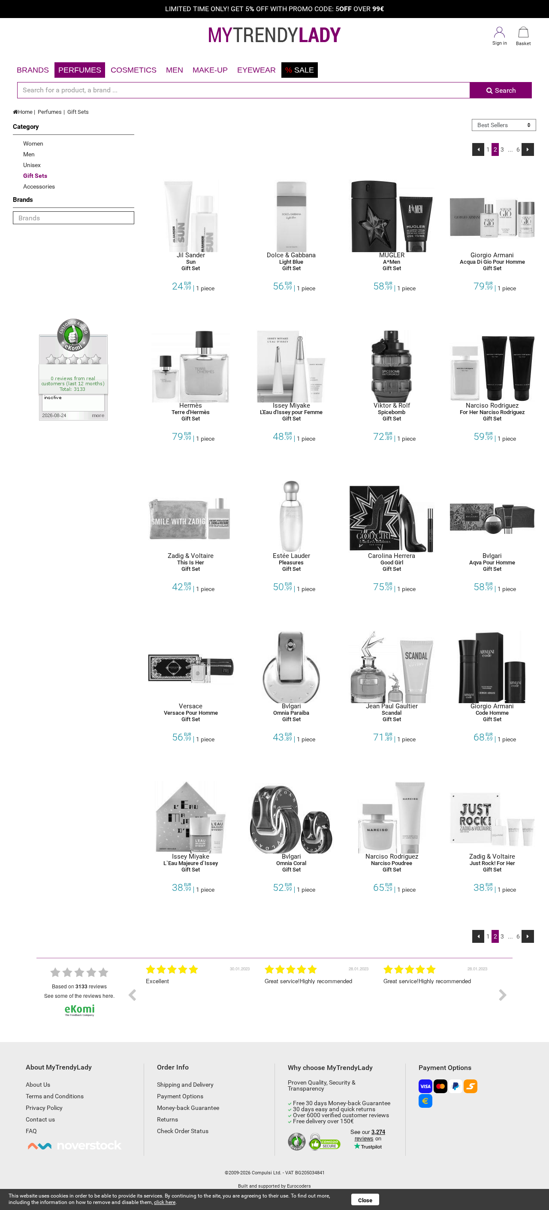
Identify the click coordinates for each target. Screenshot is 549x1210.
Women (33, 143)
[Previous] (478, 149)
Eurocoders (299, 1186)
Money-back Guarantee (188, 1107)
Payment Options (180, 1096)
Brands (33, 70)
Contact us (40, 1119)
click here (164, 1202)
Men (174, 70)
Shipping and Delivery (185, 1084)
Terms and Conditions (55, 1096)
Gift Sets (78, 112)
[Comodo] (325, 1142)
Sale (299, 70)
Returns (167, 1119)
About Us (38, 1084)
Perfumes (79, 70)
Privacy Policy (44, 1107)
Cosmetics (134, 70)
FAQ (31, 1131)
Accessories (39, 186)
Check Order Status (182, 1131)
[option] (249, 995)
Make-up (210, 70)
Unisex (32, 165)
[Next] (528, 149)
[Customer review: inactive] (73, 369)
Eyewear (256, 70)
